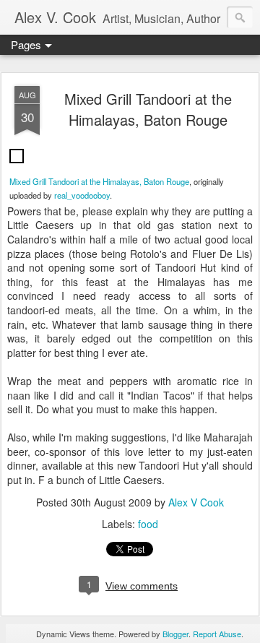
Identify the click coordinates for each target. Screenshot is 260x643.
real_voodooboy (82, 195)
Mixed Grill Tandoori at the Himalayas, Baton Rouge (148, 109)
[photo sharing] (16, 166)
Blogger (175, 633)
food (148, 524)
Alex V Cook (196, 502)
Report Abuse (217, 633)
